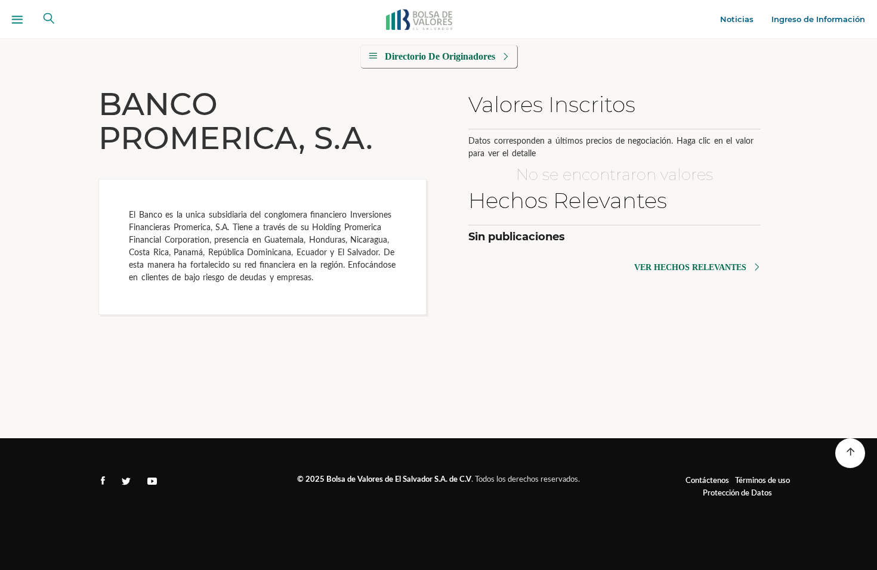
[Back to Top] (850, 453)
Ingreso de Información (818, 19)
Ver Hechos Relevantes (690, 267)
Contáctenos (707, 481)
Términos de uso (762, 481)
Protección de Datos (737, 493)
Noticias (737, 19)
